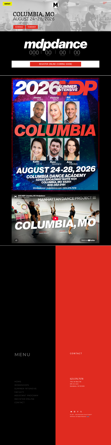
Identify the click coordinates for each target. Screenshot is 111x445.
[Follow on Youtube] (71, 411)
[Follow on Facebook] (77, 411)
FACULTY (19, 392)
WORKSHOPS (21, 385)
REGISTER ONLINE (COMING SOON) (55, 64)
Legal (87, 416)
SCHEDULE (19, 27)
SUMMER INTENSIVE (25, 388)
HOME (17, 381)
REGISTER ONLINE (24, 399)
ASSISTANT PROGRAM (26, 395)
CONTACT (7, 4)
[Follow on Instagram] (74, 411)
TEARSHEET (32, 27)
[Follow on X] (81, 411)
